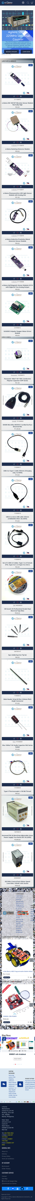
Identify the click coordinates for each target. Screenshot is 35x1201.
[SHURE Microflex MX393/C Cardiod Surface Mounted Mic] (17, 401)
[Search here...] (27, 3)
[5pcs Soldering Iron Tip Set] (17, 631)
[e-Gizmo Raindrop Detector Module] (17, 125)
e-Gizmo (14, 145)
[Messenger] (13, 1188)
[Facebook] (8, 1188)
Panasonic (14, 375)
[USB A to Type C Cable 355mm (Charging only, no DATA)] (17, 447)
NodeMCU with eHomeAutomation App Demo (17, 1054)
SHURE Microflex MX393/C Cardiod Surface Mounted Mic (17, 426)
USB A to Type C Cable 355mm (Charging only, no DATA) (17, 472)
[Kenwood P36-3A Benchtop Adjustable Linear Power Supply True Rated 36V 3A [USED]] (17, 811)
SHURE (14, 421)
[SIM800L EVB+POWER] (17, 1000)
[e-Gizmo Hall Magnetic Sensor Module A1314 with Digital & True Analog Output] (17, 261)
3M (14, 605)
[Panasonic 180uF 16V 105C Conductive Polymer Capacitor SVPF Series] (17, 355)
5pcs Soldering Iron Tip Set (17, 655)
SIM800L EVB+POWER (10, 1016)
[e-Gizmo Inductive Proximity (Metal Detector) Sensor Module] (17, 215)
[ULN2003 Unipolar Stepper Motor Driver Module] (17, 307)
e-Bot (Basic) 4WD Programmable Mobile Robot (17, 971)
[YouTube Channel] (17, 1188)
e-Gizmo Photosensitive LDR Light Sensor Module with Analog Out (17, 194)
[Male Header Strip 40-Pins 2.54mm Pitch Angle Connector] (17, 675)
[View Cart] (32, 3)
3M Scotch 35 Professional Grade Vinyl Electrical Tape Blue (17, 610)
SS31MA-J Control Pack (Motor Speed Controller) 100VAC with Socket (17, 882)
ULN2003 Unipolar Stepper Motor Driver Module (17, 332)
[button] (31, 34)
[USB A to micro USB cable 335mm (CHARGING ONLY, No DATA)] (17, 493)
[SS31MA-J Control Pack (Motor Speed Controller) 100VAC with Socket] (17, 857)
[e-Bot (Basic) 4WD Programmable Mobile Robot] (17, 955)
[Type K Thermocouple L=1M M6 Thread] (17, 767)
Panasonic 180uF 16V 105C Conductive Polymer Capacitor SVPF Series (17, 379)
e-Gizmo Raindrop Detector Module (17, 149)
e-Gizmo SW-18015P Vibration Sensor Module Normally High (17, 104)
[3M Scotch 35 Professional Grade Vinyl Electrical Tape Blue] (17, 585)
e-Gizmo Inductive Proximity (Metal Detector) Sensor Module (17, 240)
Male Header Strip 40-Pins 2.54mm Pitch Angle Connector (17, 700)
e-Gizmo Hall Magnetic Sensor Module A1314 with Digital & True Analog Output (17, 286)
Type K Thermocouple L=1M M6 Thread (17, 791)
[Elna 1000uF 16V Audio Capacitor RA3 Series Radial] (17, 721)
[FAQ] (27, 1188)
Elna (14, 742)
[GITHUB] (22, 1188)
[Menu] (23, 3)
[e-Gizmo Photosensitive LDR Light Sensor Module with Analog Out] (17, 169)
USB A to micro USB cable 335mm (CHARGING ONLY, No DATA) (17, 518)
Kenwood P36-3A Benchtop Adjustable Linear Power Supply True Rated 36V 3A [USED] (17, 836)
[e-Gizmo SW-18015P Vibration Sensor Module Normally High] (17, 79)
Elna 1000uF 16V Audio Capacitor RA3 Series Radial (17, 746)
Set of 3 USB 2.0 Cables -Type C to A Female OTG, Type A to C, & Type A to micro (17, 564)
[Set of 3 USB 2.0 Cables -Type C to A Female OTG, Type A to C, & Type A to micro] (17, 539)
